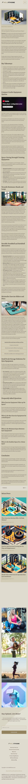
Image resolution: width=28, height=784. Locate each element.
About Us (7, 770)
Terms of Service (19, 770)
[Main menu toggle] (25, 2)
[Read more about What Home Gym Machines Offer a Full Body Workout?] (14, 506)
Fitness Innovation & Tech (14, 749)
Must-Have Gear (14, 753)
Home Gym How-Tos (5, 522)
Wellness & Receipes (14, 757)
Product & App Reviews (14, 755)
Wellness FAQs (14, 760)
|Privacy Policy (12, 770)
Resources (14, 751)
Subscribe (14, 732)
